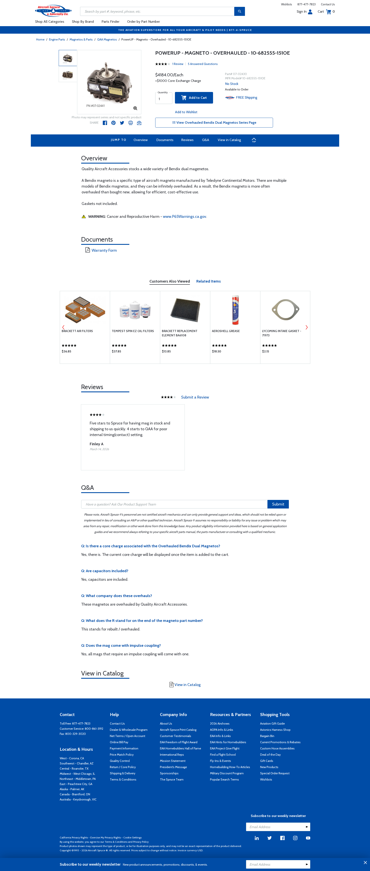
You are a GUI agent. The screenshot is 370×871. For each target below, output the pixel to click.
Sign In (302, 11)
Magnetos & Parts (81, 39)
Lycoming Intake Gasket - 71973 (281, 333)
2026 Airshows (220, 723)
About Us (166, 723)
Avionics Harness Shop (275, 730)
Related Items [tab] (208, 281)
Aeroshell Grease (226, 331)
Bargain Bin (267, 736)
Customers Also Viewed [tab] (169, 281)
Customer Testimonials (175, 736)
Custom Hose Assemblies (277, 748)
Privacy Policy (141, 841)
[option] (109, 82)
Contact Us (328, 4)
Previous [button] (63, 327)
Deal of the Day (270, 755)
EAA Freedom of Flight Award (178, 742)
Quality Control (120, 761)
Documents (164, 140)
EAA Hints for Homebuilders (228, 742)
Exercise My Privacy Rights (105, 837)
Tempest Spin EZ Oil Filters (133, 331)
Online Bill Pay (119, 742)
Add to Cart (196, 98)
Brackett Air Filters (77, 331)
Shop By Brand (83, 22)
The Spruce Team (172, 779)
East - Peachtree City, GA (76, 784)
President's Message (173, 767)
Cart (326, 11)
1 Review (177, 63)
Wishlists (286, 4)
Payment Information (124, 748)
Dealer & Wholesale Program (129, 730)
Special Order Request (274, 773)
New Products (269, 767)
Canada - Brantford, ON (75, 794)
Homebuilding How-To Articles (230, 767)
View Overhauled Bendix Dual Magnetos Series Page (216, 122)
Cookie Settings (132, 837)
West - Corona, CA (72, 758)
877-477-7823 (306, 4)
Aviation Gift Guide (272, 723)
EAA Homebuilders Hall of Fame (180, 748)
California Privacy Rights (74, 837)
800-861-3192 (94, 729)
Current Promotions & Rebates (280, 742)
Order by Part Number (143, 22)
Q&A (205, 140)
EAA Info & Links (220, 736)
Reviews (187, 140)
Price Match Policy (122, 755)
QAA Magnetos (107, 39)
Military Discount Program (227, 773)
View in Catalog (229, 140)
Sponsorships (169, 773)
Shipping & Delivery (122, 773)
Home (40, 39)
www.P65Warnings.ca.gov (184, 216)
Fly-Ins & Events (220, 761)
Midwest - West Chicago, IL (77, 774)
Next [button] (306, 327)
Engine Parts (57, 39)
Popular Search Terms (224, 779)
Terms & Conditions (123, 779)
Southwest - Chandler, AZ (77, 763)
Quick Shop (85, 352)
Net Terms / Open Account (127, 736)
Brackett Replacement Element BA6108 (179, 333)
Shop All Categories (49, 22)
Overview (141, 140)
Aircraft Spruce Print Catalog (178, 730)
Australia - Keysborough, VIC (78, 799)
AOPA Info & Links (221, 730)
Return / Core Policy (123, 767)
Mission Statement (172, 761)
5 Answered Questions (203, 63)
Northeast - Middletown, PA (78, 779)
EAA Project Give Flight (224, 748)
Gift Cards (266, 761)
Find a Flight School (223, 755)
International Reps (172, 755)
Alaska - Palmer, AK (72, 789)
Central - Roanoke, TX (74, 768)
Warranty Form (104, 250)
